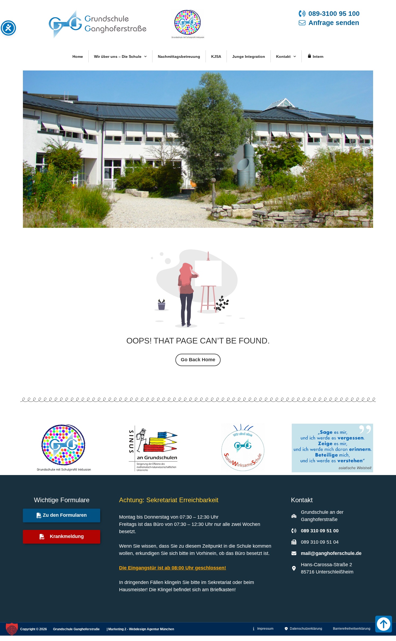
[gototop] (383, 624)
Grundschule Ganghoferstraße (77, 629)
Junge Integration (248, 56)
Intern (318, 56)
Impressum (264, 629)
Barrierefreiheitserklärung (351, 629)
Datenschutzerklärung (305, 629)
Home (77, 56)
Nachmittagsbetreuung (179, 56)
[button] (12, 629)
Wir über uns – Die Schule (117, 56)
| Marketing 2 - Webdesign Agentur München (140, 629)
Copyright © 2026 (34, 629)
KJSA (216, 56)
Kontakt (283, 56)
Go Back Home (198, 359)
